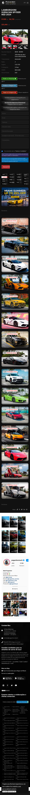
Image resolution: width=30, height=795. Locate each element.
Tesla (25, 178)
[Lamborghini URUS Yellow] (15, 301)
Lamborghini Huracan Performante (12, 408)
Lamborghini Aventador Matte (11, 483)
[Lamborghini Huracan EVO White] (15, 264)
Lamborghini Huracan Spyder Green (12, 389)
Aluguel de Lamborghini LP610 (22, 773)
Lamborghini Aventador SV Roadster (12, 464)
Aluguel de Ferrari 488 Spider (9, 766)
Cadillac (18, 177)
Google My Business (9, 633)
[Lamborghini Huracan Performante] (15, 415)
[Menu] (27, 3)
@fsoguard (11, 582)
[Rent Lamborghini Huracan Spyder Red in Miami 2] (15, 47)
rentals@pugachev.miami (11, 638)
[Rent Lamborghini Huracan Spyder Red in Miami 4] (20, 47)
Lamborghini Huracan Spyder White (12, 313)
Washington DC (6, 663)
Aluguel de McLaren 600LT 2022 (10, 753)
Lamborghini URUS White (9, 370)
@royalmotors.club (11, 580)
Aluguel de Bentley (15, 706)
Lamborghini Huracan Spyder (10, 351)
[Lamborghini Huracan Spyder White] (15, 320)
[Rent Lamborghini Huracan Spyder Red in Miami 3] (9, 47)
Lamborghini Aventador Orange (11, 276)
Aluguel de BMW (15, 709)
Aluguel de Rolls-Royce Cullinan (22, 779)
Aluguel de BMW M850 (8, 765)
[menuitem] (27, 3)
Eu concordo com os (15, 151)
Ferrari (11, 174)
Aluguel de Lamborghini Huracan (9, 773)
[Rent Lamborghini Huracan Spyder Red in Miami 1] (15, 37)
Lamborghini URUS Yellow (10, 294)
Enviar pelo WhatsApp (22, 702)
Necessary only (12, 791)
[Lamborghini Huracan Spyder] (15, 358)
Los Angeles (16, 661)
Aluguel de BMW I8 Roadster (22, 763)
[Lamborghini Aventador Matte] (15, 490)
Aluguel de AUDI (24, 709)
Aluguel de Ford (15, 711)
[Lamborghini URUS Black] (15, 339)
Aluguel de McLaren (16, 710)
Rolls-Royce (3, 180)
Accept (4, 791)
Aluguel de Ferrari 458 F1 (21, 765)
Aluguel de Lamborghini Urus (9, 776)
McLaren (12, 177)
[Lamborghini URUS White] (15, 377)
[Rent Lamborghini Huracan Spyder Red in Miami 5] (25, 47)
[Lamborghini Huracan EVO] (15, 226)
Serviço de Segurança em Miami (9, 720)
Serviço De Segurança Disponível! (15, 102)
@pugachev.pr (13, 583)
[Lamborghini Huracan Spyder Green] (15, 396)
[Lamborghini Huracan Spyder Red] (15, 452)
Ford (18, 182)
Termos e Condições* (20, 151)
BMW (11, 179)
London (25, 661)
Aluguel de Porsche (7, 710)
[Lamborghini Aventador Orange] (15, 282)
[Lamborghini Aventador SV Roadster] (15, 471)
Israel (11, 663)
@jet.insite (9, 577)
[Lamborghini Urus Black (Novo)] (15, 245)
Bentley (4, 184)
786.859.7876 (8, 642)
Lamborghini (4, 177)
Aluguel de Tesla (15, 714)
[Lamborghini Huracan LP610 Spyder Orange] (15, 433)
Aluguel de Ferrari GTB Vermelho (22, 768)
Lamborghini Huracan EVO (10, 219)
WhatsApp (20, 644)
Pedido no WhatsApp (9, 78)
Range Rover (25, 175)
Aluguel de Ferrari (7, 709)
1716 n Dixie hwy (9, 629)
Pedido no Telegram (8, 85)
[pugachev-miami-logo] (9, 3)
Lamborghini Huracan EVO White (11, 257)
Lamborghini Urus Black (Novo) (11, 238)
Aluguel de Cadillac (24, 710)
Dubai (21, 661)
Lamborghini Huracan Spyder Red (12, 445)
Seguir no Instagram (8, 92)
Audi (3, 174)
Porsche (18, 174)
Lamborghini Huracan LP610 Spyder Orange (14, 427)
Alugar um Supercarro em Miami (22, 725)
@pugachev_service (13, 579)
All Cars (25, 184)
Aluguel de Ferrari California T (22, 766)
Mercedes (12, 182)
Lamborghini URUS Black (9, 332)
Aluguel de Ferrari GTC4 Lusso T (9, 770)
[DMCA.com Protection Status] (6, 691)
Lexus (25, 181)
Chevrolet (19, 179)
